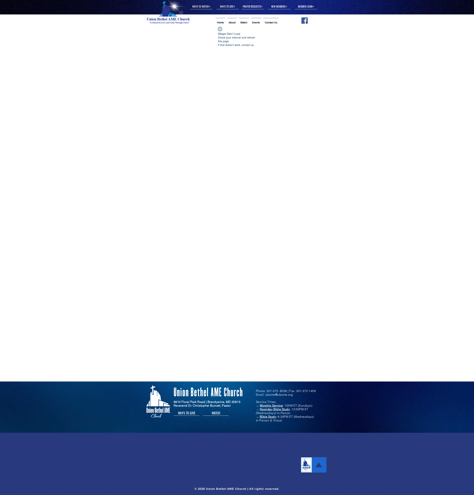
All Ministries (158, 34)
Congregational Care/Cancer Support (291, 168)
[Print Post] (206, 98)
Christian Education (187, 34)
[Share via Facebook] (170, 98)
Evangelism (215, 34)
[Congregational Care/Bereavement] (237, 145)
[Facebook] (304, 20)
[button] (232, 21)
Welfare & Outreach (279, 34)
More (303, 34)
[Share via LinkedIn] (188, 98)
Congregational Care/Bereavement (229, 168)
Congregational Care (171, 166)
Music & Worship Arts (245, 34)
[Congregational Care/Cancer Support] (297, 145)
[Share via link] (197, 98)
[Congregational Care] (177, 145)
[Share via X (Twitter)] (179, 98)
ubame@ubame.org (279, 196)
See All (320, 122)
